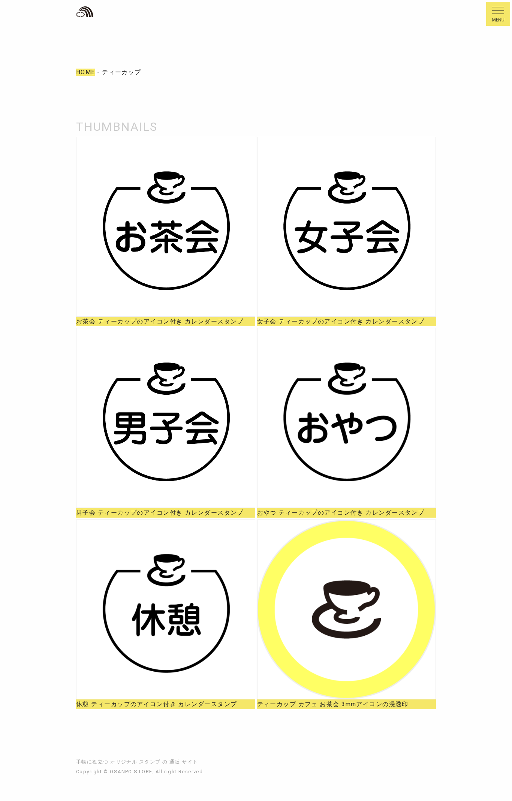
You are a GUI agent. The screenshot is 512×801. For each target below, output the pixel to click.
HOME (85, 72)
